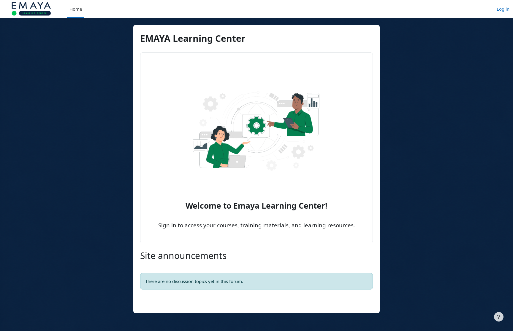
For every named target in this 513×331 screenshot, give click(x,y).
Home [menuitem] (75, 9)
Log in (503, 9)
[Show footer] (499, 317)
